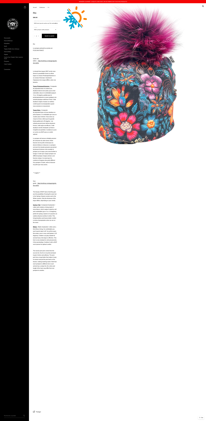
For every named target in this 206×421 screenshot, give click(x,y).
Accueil (35, 7)
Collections (42, 7)
